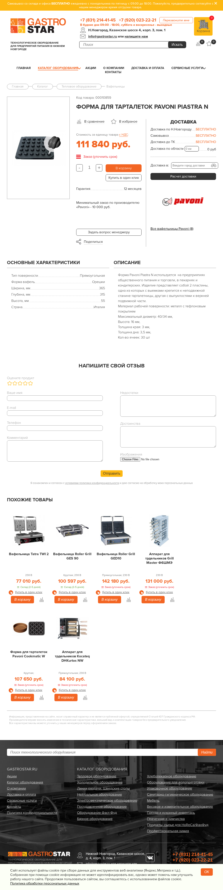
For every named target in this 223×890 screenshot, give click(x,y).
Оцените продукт (20, 378)
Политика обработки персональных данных (44, 883)
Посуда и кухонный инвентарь (171, 813)
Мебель (153, 800)
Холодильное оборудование (100, 782)
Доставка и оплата (147, 68)
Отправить (111, 473)
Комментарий (17, 438)
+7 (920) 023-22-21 (137, 20)
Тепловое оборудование (96, 776)
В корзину (124, 168)
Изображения (131, 454)
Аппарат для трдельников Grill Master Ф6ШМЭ (159, 558)
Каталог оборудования (58, 68)
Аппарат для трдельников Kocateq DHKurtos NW (72, 656)
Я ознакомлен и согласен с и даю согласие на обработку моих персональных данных (111, 483)
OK (206, 872)
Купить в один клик (123, 178)
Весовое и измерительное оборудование (180, 806)
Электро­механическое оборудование (107, 800)
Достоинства (130, 423)
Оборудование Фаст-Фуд (97, 813)
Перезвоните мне (176, 20)
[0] (198, 43)
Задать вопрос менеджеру (109, 232)
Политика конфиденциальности (32, 813)
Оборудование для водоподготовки (175, 782)
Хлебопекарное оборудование (171, 776)
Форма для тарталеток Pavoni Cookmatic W (28, 654)
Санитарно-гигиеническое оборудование (180, 794)
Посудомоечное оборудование (102, 806)
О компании (113, 68)
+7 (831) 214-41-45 (98, 20)
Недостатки (129, 393)
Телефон (14, 423)
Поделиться (93, 242)
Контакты (113, 72)
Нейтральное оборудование (99, 794)
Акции (90, 68)
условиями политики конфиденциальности (92, 483)
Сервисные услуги (187, 68)
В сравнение (94, 121)
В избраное (128, 121)
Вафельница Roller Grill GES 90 (72, 556)
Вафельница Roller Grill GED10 (116, 556)
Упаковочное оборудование (169, 788)
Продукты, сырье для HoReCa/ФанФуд (177, 825)
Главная (24, 68)
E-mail (11, 408)
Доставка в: (159, 165)
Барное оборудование (95, 819)
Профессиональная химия (168, 831)
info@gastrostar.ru (102, 36)
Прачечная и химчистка (166, 819)
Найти (207, 752)
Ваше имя (14, 393)
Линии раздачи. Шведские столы (103, 788)
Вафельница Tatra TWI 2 (29, 554)
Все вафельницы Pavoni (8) (171, 229)
